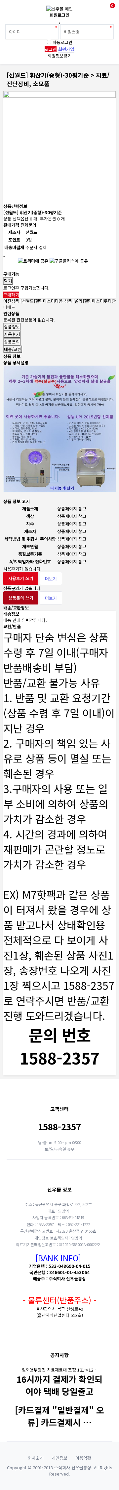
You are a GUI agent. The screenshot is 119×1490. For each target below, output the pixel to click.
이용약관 (83, 1458)
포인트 (14, 240)
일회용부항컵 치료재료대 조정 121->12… (60, 1370)
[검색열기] (24, 9)
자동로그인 (62, 42)
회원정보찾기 (59, 56)
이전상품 (29, 301)
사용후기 (12, 334)
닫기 (8, 281)
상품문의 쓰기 (20, 598)
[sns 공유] (4, 256)
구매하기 (11, 295)
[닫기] (59, 23)
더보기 (51, 579)
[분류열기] (10, 9)
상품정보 (12, 326)
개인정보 (59, 1458)
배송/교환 (12, 349)
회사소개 (36, 1458)
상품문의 (12, 342)
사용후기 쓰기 (20, 578)
